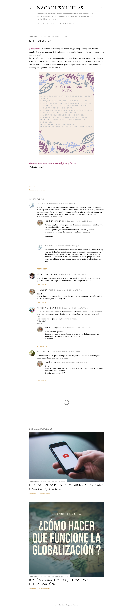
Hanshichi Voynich (53, 221)
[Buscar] (102, 7)
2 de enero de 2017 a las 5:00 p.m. (74, 362)
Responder (42, 269)
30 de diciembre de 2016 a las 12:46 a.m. (61, 204)
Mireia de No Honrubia (47, 274)
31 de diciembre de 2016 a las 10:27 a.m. (66, 352)
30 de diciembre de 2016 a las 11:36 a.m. (73, 308)
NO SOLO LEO (44, 351)
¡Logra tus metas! (66, 24)
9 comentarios (44, 494)
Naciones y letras (60, 8)
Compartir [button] (33, 186)
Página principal (46, 24)
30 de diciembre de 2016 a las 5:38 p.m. (76, 328)
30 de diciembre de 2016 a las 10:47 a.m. (69, 290)
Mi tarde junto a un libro (47, 308)
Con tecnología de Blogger (68, 605)
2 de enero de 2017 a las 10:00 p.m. (67, 246)
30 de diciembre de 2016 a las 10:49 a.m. (77, 221)
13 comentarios (44, 589)
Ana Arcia (41, 203)
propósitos (41, 190)
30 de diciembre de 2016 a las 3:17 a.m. (72, 274)
